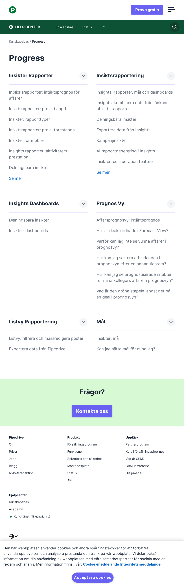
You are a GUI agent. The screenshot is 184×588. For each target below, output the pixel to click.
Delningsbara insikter (29, 167)
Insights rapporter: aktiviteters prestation (38, 154)
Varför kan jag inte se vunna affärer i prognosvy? (131, 244)
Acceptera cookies (92, 577)
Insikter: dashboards (28, 230)
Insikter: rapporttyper (29, 119)
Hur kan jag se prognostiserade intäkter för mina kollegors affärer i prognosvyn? (134, 277)
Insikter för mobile (26, 140)
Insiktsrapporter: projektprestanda (42, 129)
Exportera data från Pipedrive (37, 349)
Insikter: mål (108, 338)
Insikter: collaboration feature (124, 161)
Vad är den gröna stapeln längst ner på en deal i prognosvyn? (133, 294)
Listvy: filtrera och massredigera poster (46, 338)
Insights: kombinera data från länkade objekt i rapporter (132, 105)
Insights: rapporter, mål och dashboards (134, 92)
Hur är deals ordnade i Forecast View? (132, 230)
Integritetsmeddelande (140, 564)
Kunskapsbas (19, 41)
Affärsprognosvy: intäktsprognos (128, 220)
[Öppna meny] (171, 10)
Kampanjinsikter (111, 140)
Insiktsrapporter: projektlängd (37, 108)
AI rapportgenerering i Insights (125, 151)
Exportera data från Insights (123, 129)
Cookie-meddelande (101, 564)
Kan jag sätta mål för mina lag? (125, 349)
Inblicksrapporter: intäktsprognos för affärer (44, 95)
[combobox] (103, 27)
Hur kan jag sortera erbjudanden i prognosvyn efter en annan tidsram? (131, 260)
